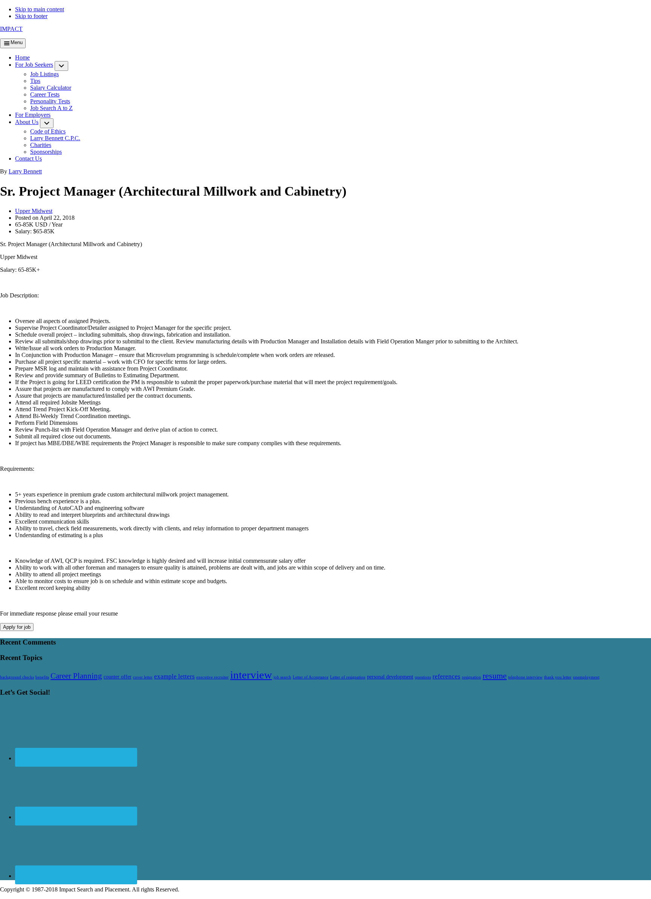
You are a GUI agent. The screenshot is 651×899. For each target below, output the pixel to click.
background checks (17, 677)
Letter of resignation (347, 677)
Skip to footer (31, 16)
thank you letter (558, 677)
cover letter (143, 677)
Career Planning (76, 675)
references (446, 676)
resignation (471, 677)
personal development (390, 677)
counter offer (117, 677)
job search (282, 677)
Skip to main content (39, 9)
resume (495, 675)
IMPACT (11, 29)
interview (251, 675)
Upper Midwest (33, 211)
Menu (17, 42)
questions (423, 677)
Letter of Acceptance (311, 677)
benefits (42, 677)
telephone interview (525, 677)
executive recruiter (212, 677)
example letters (174, 676)
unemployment (586, 677)
